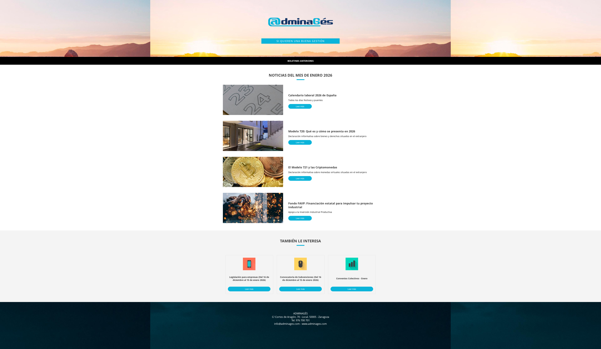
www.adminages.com (314, 324)
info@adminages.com (287, 324)
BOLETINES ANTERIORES (301, 60)
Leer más (300, 106)
